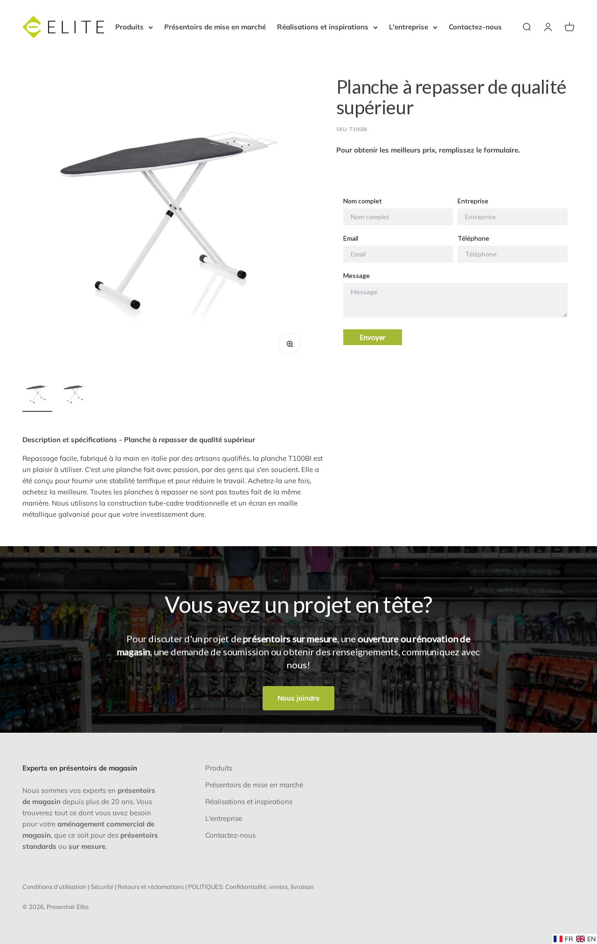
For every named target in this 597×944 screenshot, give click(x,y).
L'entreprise (408, 26)
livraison (302, 886)
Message (356, 275)
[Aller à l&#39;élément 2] (75, 395)
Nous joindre (298, 698)
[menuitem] (563, 939)
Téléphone (473, 238)
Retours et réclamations (151, 886)
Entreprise (473, 201)
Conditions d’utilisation (54, 886)
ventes (278, 886)
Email (350, 238)
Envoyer (373, 337)
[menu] (574, 939)
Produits (129, 26)
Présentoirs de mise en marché (215, 26)
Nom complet (362, 201)
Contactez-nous (475, 26)
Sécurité (101, 886)
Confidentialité (245, 886)
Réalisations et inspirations (322, 26)
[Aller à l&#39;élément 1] (37, 395)
